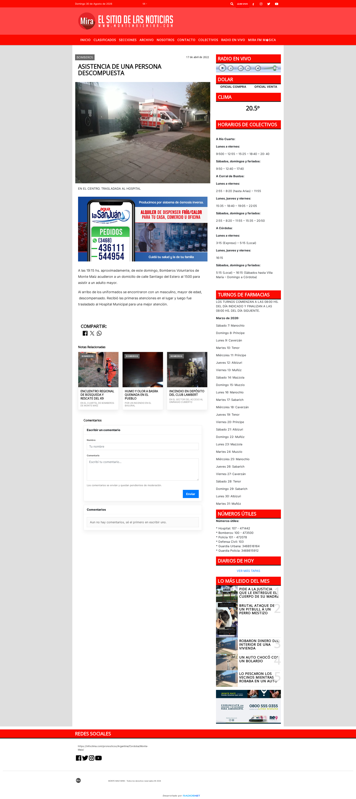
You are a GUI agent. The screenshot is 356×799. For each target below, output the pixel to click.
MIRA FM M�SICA (262, 40)
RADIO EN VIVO (233, 40)
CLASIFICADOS (105, 40)
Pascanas (215, 48)
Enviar (190, 494)
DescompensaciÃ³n (166, 48)
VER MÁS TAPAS (248, 571)
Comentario (93, 455)
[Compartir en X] (92, 333)
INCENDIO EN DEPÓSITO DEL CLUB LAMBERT (186, 393)
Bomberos (141, 48)
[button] (232, 3)
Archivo (147, 40)
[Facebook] (253, 3)
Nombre (91, 440)
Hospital (191, 48)
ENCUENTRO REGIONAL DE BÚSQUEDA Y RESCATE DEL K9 (97, 394)
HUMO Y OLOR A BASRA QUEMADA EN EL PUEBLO (141, 394)
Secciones (128, 40)
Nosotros (165, 40)
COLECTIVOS (208, 40)
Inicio (85, 40)
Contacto (186, 40)
